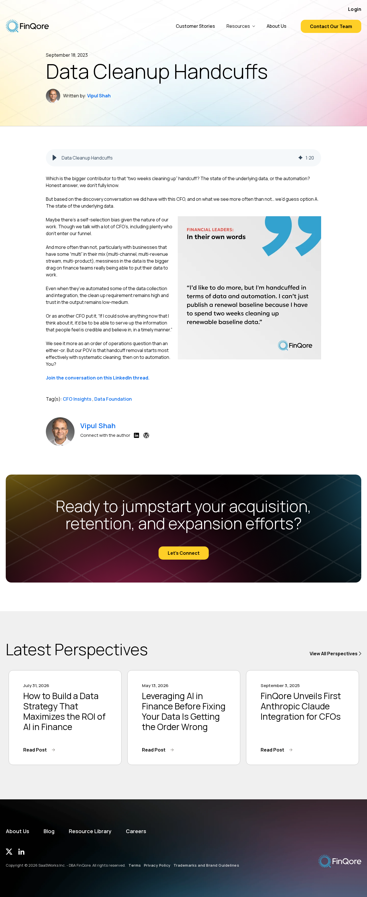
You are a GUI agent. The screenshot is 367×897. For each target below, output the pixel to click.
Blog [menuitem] (49, 831)
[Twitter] (9, 853)
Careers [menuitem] (136, 831)
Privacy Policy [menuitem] (157, 865)
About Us (276, 26)
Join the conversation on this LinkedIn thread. (98, 378)
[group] (183, 157)
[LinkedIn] (136, 436)
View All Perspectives (334, 653)
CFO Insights (77, 399)
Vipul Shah (99, 96)
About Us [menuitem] (17, 831)
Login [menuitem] (355, 9)
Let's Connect (184, 553)
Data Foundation (113, 399)
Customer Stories (195, 26)
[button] (54, 158)
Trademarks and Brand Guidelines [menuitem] (206, 865)
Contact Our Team (331, 26)
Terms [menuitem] (134, 865)
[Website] (146, 436)
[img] (300, 157)
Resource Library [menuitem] (90, 831)
